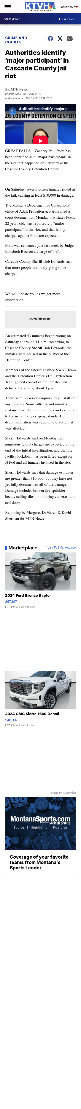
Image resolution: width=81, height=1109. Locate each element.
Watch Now (68, 6)
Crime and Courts (16, 40)
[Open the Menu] (7, 6)
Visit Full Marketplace (62, 547)
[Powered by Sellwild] (69, 792)
